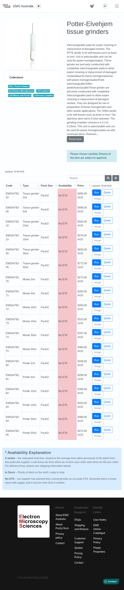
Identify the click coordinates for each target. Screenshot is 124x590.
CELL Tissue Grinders (19, 86)
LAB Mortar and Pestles (20, 95)
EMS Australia (23, 6)
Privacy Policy (97, 540)
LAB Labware (43, 91)
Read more (75, 139)
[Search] (108, 178)
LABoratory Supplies (43, 95)
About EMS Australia (62, 517)
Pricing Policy (78, 555)
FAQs (77, 519)
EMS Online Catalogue (99, 529)
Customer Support (80, 540)
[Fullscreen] (115, 178)
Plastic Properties (99, 549)
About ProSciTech (62, 526)
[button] (92, 6)
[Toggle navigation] (116, 6)
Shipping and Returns (81, 527)
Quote (107, 192)
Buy (96, 192)
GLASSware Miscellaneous (21, 91)
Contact (60, 543)
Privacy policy (60, 535)
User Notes (99, 519)
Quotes (78, 547)
